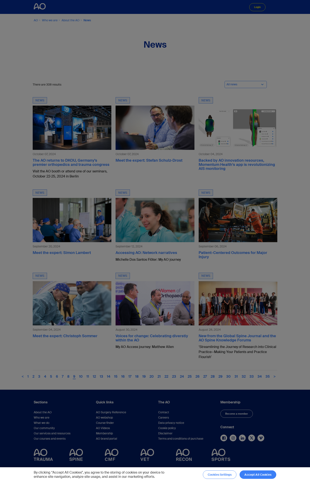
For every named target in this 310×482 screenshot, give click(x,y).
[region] (155, 474)
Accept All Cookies (257, 475)
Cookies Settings (220, 475)
